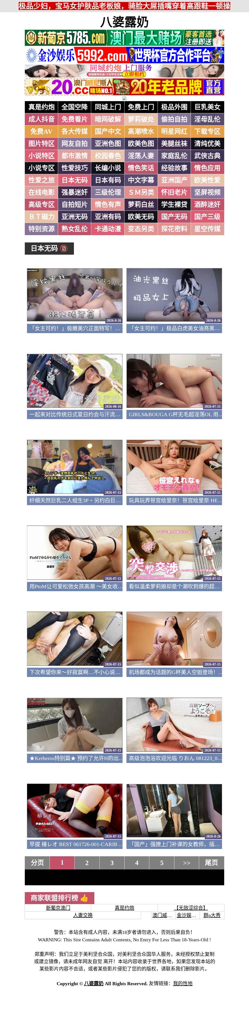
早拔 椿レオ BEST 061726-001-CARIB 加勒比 (82, 844)
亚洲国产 (174, 180)
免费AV (41, 131)
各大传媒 (75, 131)
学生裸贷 (174, 204)
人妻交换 (83, 915)
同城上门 (108, 107)
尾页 (211, 863)
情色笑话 (141, 168)
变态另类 (141, 229)
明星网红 (174, 131)
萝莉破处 (141, 119)
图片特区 (41, 143)
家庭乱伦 (174, 156)
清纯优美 (207, 143)
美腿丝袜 (174, 143)
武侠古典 (207, 156)
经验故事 (174, 168)
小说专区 (41, 168)
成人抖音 (41, 119)
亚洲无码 (75, 217)
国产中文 (108, 131)
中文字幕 (141, 180)
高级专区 (41, 204)
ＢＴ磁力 (41, 217)
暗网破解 (108, 119)
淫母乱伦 (207, 119)
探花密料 (174, 229)
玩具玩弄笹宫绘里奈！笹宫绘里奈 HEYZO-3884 (185, 500)
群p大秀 (212, 915)
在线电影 (41, 192)
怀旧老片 (174, 192)
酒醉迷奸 (207, 204)
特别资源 (41, 229)
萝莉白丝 (141, 204)
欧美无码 (141, 217)
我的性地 (183, 983)
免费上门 (141, 107)
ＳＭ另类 (141, 192)
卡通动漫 (108, 229)
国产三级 (207, 217)
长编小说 (108, 168)
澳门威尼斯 (164, 915)
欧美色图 (141, 143)
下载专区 (207, 131)
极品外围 (174, 107)
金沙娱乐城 (189, 915)
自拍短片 (75, 204)
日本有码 (108, 180)
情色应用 (207, 168)
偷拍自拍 (174, 119)
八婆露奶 (124, 22)
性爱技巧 (75, 168)
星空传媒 (207, 229)
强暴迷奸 (75, 192)
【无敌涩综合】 (191, 908)
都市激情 (75, 156)
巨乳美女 (207, 107)
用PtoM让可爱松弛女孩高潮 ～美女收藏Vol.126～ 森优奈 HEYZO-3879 (112, 586)
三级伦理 (108, 192)
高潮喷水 (141, 131)
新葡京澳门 (58, 908)
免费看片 (75, 119)
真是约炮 (41, 107)
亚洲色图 (108, 143)
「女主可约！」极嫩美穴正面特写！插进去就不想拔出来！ (99, 328)
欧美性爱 (207, 180)
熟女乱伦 (75, 229)
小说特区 (41, 156)
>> (186, 863)
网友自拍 (75, 143)
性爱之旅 (41, 180)
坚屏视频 (207, 192)
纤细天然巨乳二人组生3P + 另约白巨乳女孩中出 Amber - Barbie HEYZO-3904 (119, 500)
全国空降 (75, 107)
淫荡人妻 (141, 156)
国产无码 (174, 217)
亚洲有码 (108, 217)
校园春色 (108, 156)
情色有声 (108, 204)
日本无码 (75, 180)
